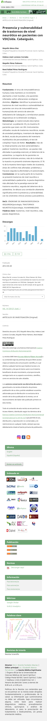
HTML (8, 254)
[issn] (22, 525)
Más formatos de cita (12, 297)
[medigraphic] (22, 494)
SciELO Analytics (14, 606)
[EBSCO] (11, 494)
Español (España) (13, 455)
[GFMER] (33, 511)
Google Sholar (13, 602)
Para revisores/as (13, 589)
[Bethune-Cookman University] (33, 518)
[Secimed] (11, 487)
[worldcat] (22, 501)
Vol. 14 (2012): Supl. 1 (27, 18)
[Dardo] (22, 518)
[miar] (11, 509)
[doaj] (11, 481)
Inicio (5, 18)
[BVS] (33, 494)
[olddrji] (11, 500)
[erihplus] (21, 508)
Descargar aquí (16, 567)
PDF (18, 254)
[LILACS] (33, 487)
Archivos (13, 18)
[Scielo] (33, 481)
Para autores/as (13, 585)
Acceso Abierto (24, 356)
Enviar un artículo (14, 464)
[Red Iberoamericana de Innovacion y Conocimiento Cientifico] (20, 486)
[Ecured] (34, 525)
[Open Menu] (2, 11)
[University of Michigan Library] (11, 518)
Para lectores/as (13, 581)
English (9, 452)
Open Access (36, 356)
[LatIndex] (22, 481)
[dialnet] (11, 532)
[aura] (11, 525)
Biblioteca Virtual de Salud (33, 2)
